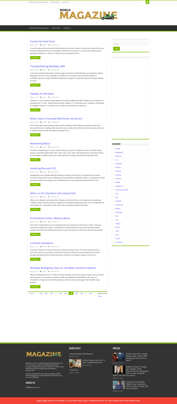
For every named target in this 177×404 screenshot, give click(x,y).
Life (116, 197)
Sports (117, 227)
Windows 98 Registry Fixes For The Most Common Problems (63, 268)
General (44, 45)
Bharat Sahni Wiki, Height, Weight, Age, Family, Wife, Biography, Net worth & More (137, 357)
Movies (117, 208)
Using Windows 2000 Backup (81, 354)
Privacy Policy (54, 2)
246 (60, 293)
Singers (118, 223)
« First (31, 293)
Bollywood (119, 152)
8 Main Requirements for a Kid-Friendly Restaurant (93, 361)
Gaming (118, 175)
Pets (116, 216)
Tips (116, 235)
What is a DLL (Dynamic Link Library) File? (53, 193)
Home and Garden (121, 190)
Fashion (118, 167)
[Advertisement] (130, 99)
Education (118, 164)
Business (118, 156)
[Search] (147, 2)
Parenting (118, 212)
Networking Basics (40, 143)
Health (117, 182)
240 (51, 293)
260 (90, 293)
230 (46, 293)
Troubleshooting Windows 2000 (47, 66)
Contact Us (65, 2)
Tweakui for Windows (42, 93)
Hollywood (119, 186)
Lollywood (119, 205)
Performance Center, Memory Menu (50, 218)
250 (81, 293)
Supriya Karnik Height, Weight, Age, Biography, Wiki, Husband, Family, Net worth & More (137, 385)
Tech (117, 231)
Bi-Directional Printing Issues (38, 2)
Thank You (73, 370)
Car (116, 160)
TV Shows (118, 242)
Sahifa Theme (42, 401)
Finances (118, 171)
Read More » (35, 57)
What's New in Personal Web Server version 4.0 (56, 118)
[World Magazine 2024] (88, 14)
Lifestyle (118, 201)
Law (116, 194)
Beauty (117, 149)
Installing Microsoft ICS (43, 168)
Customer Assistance (41, 243)
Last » (100, 296)
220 (41, 293)
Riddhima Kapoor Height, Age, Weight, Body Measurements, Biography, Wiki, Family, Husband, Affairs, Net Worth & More (131, 371)
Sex (116, 220)
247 (65, 293)
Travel (117, 238)
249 (76, 293)
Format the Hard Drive (42, 41)
